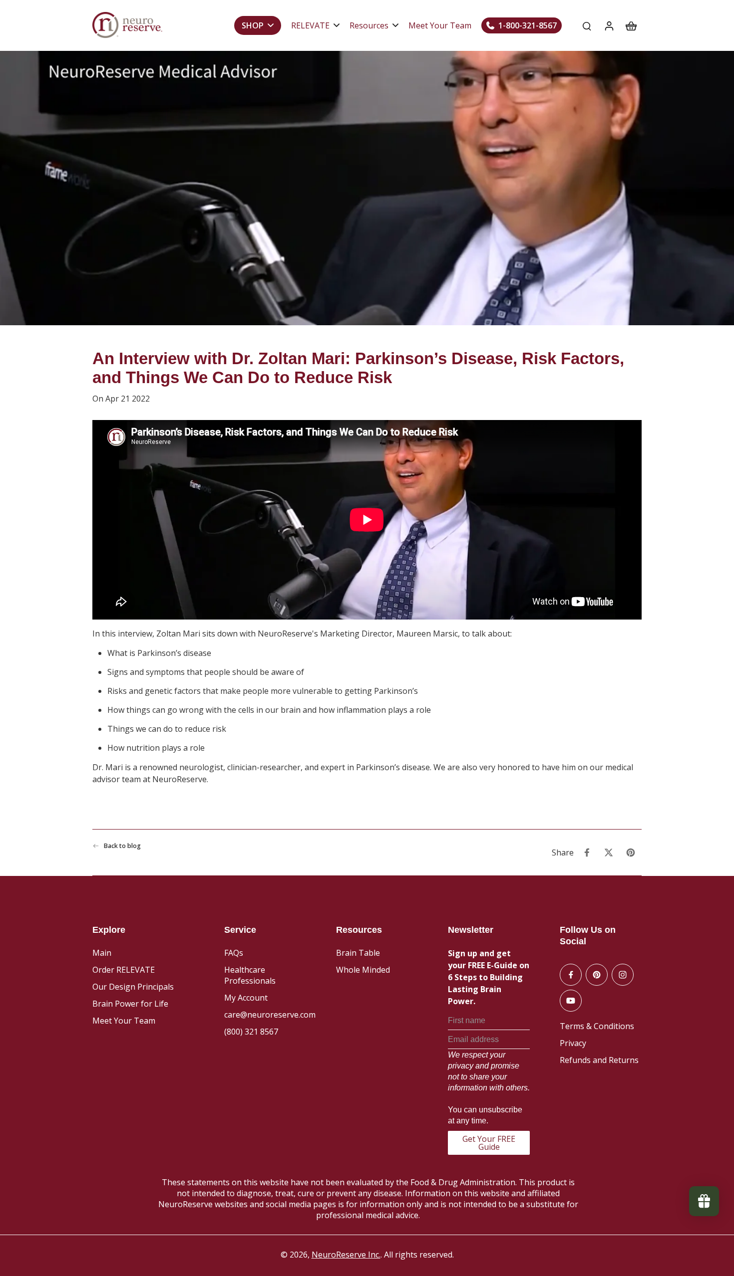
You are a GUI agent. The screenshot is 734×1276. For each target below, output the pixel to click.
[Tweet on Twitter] (609, 852)
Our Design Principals (133, 986)
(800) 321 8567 (251, 1031)
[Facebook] (571, 975)
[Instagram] (623, 975)
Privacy (573, 1043)
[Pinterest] (597, 975)
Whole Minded (363, 969)
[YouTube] (571, 1001)
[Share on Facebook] (587, 852)
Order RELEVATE (123, 969)
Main (101, 952)
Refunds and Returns (599, 1060)
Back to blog (122, 846)
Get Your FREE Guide (488, 1142)
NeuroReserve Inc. (346, 1254)
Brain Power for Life (130, 1003)
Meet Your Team (123, 1020)
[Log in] (609, 25)
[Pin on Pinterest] (631, 852)
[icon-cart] (631, 25)
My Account (246, 997)
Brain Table (358, 952)
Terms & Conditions (597, 1026)
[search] (587, 25)
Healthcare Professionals (250, 975)
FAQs (233, 952)
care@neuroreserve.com (270, 1014)
